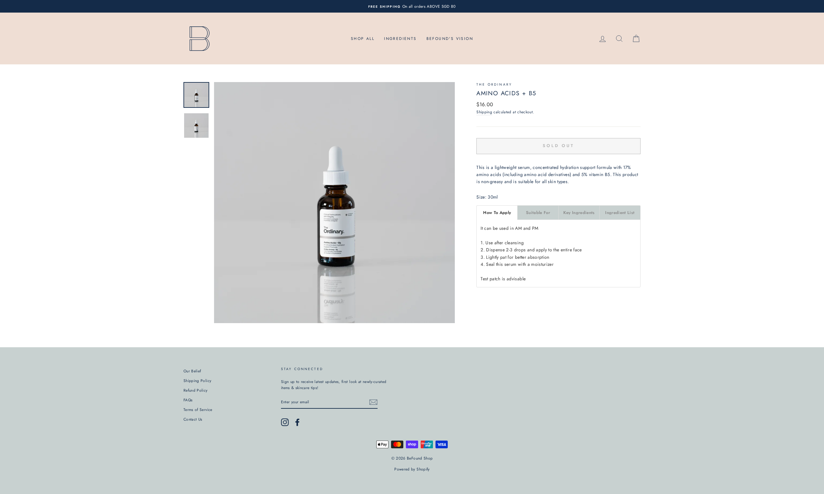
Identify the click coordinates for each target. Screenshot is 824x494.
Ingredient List (619, 212)
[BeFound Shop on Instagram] (285, 422)
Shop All (362, 39)
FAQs (187, 400)
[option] (412, 6)
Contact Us (192, 419)
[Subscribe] (373, 402)
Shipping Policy (197, 380)
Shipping (484, 112)
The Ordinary (494, 84)
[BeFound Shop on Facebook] (297, 422)
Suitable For (538, 212)
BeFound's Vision (449, 39)
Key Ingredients (579, 212)
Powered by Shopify (411, 469)
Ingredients (400, 39)
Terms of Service (197, 409)
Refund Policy (195, 390)
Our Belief (192, 371)
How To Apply (497, 212)
